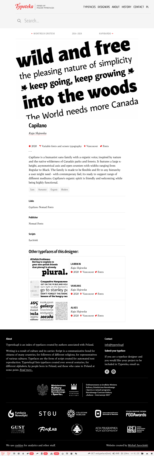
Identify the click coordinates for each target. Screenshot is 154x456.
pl (147, 7)
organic (54, 189)
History (126, 7)
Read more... (26, 369)
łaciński (33, 240)
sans (32, 189)
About (116, 7)
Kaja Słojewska (37, 133)
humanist (42, 189)
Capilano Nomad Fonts (41, 207)
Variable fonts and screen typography (60, 146)
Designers (104, 7)
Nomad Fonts (36, 223)
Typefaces (89, 7)
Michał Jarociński (138, 445)
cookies (19, 445)
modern (64, 189)
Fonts (104, 146)
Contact (139, 7)
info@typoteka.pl (114, 344)
